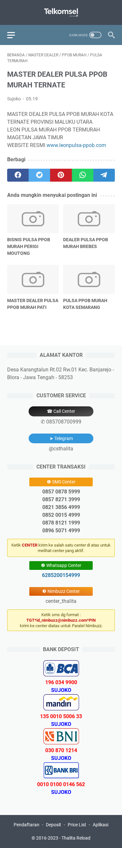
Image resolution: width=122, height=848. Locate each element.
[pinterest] (61, 175)
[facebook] (18, 175)
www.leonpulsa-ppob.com (76, 145)
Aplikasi (100, 824)
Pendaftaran (26, 824)
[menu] (15, 35)
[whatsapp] (82, 175)
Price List (77, 824)
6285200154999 (61, 575)
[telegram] (104, 175)
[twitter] (39, 175)
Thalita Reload (75, 838)
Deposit (53, 824)
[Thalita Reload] (61, 12)
